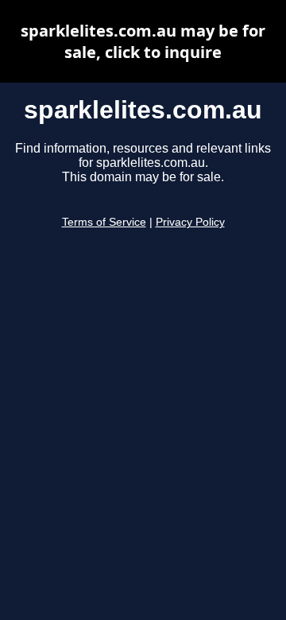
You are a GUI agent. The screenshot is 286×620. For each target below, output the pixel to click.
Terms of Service (104, 222)
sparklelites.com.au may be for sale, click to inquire (143, 41)
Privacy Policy (190, 222)
